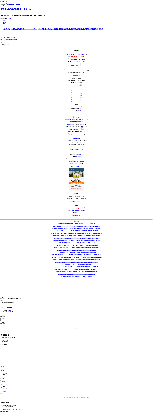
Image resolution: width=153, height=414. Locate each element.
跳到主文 (2, 12)
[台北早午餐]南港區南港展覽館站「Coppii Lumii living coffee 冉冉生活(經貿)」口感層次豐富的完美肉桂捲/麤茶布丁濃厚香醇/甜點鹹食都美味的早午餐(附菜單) (53, 29)
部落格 (4, 22)
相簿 (4, 20)
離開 (7, 411)
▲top (1, 314)
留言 (11, 307)
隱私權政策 (83, 397)
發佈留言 (2, 323)
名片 (4, 23)
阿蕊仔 (1, 300)
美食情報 (10, 18)
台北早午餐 (10, 311)
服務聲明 (87, 397)
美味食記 (10, 310)
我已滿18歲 (3, 411)
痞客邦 (8, 307)
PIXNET (67, 397)
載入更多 (2, 316)
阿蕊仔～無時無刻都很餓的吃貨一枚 (15, 9)
